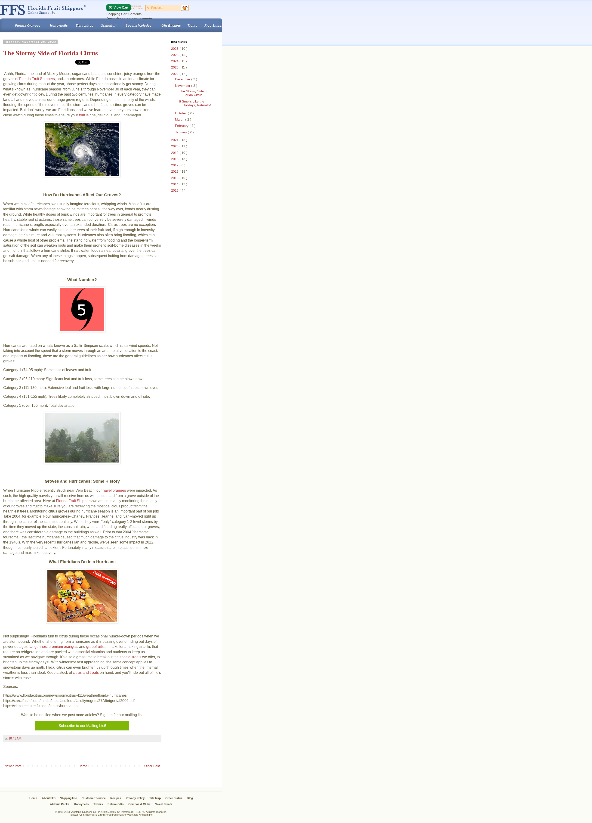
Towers (98, 804)
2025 (175, 55)
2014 (175, 184)
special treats (130, 657)
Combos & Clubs (139, 804)
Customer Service (94, 798)
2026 (175, 48)
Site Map (155, 798)
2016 (175, 171)
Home (82, 766)
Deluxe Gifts (116, 804)
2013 (175, 190)
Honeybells (81, 804)
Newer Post (12, 766)
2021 (175, 140)
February (182, 125)
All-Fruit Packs (59, 804)
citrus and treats (86, 672)
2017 (175, 165)
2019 (175, 153)
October (181, 113)
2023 (175, 67)
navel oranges (114, 490)
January (181, 132)
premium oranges (63, 647)
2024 (175, 61)
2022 (175, 74)
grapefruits (95, 647)
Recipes (115, 798)
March (180, 119)
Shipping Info (68, 798)
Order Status (173, 798)
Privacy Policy (135, 798)
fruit (82, 115)
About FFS (49, 798)
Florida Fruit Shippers (37, 79)
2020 (175, 146)
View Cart (121, 7)
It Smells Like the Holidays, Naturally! (195, 103)
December (183, 79)
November (183, 85)
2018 (175, 159)
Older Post (152, 766)
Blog (190, 798)
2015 (175, 178)
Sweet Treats (163, 804)
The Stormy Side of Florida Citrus (193, 93)
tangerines (38, 647)
